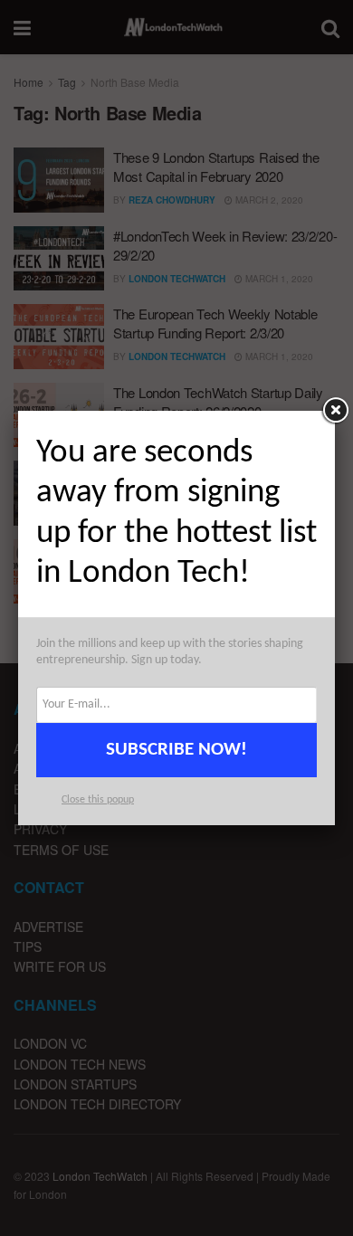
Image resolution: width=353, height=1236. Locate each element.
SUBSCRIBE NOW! (176, 749)
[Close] (335, 411)
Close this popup (98, 799)
